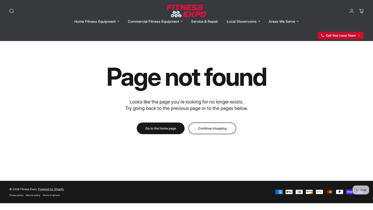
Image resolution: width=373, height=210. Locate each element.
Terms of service (51, 195)
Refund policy (33, 195)
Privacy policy (16, 195)
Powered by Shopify (51, 189)
